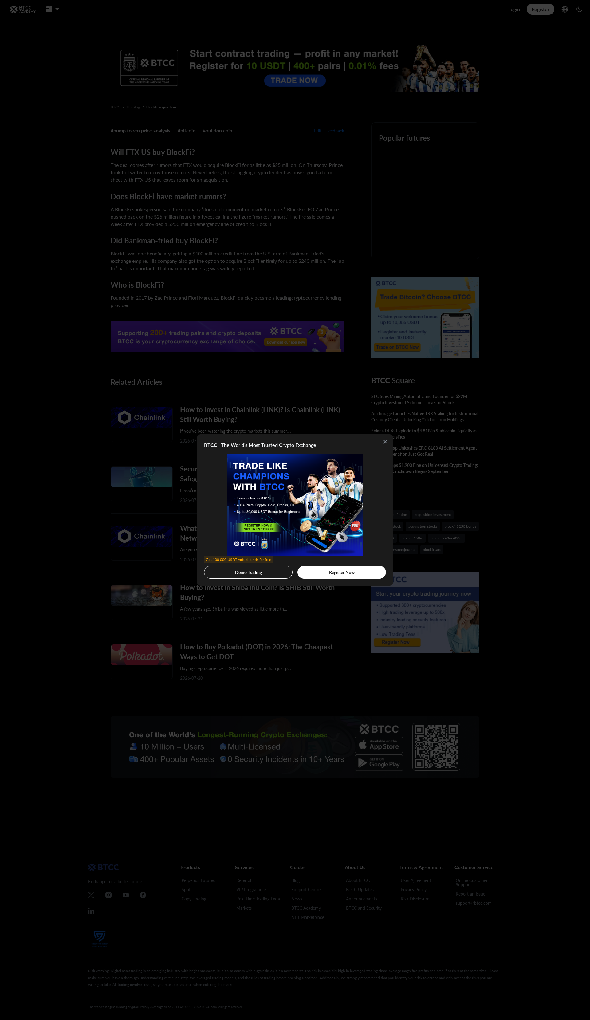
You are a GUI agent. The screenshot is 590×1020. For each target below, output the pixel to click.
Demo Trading (238, 570)
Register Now (342, 572)
